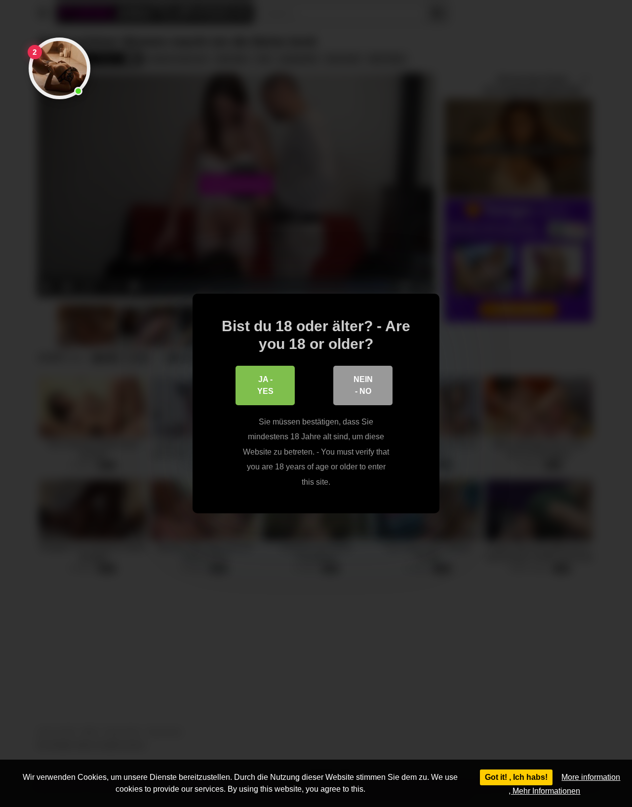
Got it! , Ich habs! (516, 777)
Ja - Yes (265, 385)
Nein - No (363, 385)
